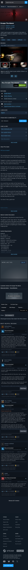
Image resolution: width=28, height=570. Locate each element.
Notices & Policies (7, 541)
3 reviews (13, 327)
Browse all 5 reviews (14, 500)
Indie (8, 39)
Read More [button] (23, 388)
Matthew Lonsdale (10, 25)
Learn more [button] (23, 121)
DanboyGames (8, 326)
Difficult (20, 39)
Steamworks (6, 524)
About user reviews (5, 288)
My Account (18, 543)
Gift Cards (5, 529)
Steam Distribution (7, 527)
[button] (3, 6)
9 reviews (6, 445)
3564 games (7, 402)
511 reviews (14, 402)
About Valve (18, 519)
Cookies (5, 543)
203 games (7, 327)
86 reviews (7, 361)
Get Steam (17, 536)
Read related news (5, 135)
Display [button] (3, 310)
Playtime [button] (20, 307)
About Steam (6, 519)
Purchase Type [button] (14, 304)
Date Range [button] (12, 307)
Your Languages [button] (8, 315)
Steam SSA (5, 522)
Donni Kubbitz (8, 360)
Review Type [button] (4, 304)
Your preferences (13, 288)
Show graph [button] (22, 310)
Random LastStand (9, 443)
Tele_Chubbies (8, 400)
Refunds (5, 546)
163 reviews (7, 475)
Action (3, 39)
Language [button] (3, 307)
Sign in (2, 71)
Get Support (18, 541)
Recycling (17, 527)
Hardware (17, 524)
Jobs (16, 522)
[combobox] (15, 2)
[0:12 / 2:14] (14, 54)
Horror (14, 39)
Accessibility (6, 538)
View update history (6, 132)
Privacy (4, 536)
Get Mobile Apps (8, 565)
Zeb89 (6, 473)
